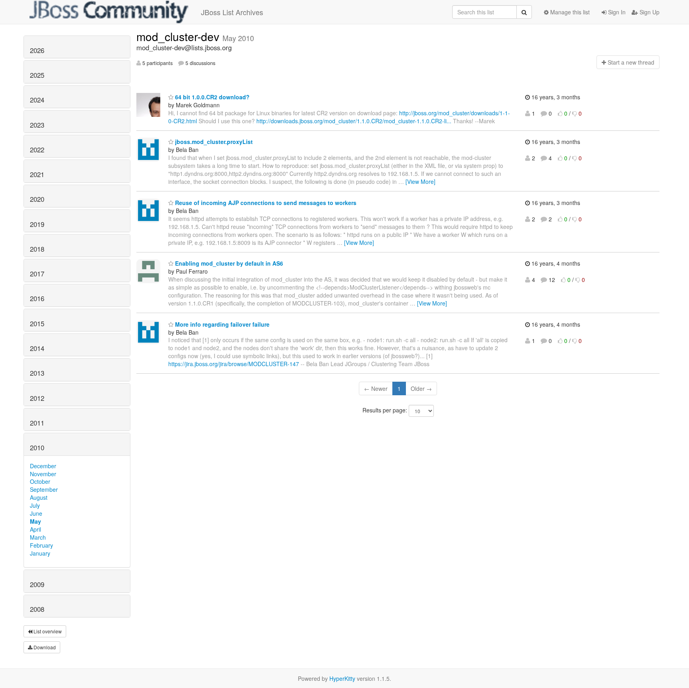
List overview (47, 631)
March (38, 537)
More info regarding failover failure (221, 324)
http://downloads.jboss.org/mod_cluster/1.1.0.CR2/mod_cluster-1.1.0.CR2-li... (353, 121)
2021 (37, 174)
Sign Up (648, 12)
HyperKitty (342, 678)
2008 (37, 609)
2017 (37, 273)
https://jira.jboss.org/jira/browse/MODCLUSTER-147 (233, 364)
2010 (37, 447)
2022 (37, 149)
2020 (37, 199)
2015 (37, 323)
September (44, 489)
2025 (37, 75)
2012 (37, 398)
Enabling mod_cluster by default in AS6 (228, 263)
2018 (37, 249)
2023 (37, 125)
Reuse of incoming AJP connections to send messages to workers (264, 203)
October (40, 481)
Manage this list (569, 12)
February (41, 545)
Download (44, 647)
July (35, 505)
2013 (37, 373)
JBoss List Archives (232, 12)
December (43, 466)
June (36, 513)
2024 (37, 99)
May (35, 521)
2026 (37, 50)
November (43, 474)
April (35, 529)
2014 (37, 348)
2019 (37, 224)
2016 (37, 298)
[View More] (420, 181)
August (38, 497)
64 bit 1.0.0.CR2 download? (211, 97)
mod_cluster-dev (179, 36)
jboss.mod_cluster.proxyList (213, 142)
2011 (37, 423)
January (40, 553)
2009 (37, 584)
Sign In (616, 12)
